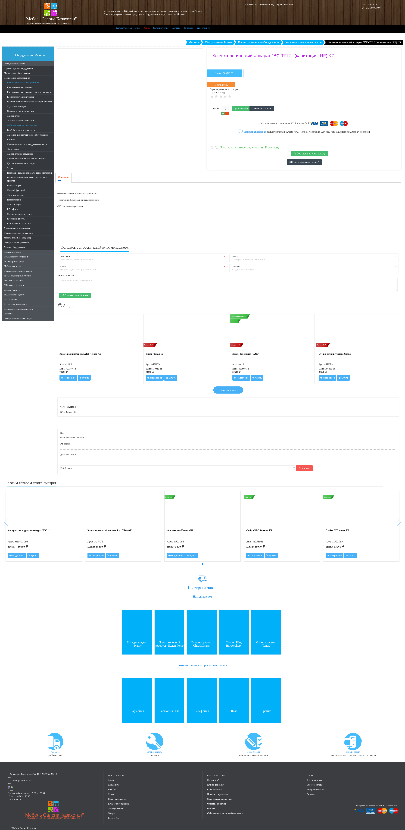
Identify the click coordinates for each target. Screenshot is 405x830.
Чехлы (10, 168)
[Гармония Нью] (169, 693)
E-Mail (63, 266)
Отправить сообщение (76, 295)
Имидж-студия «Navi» (137, 644)
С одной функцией (16, 190)
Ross (234, 710)
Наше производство (117, 799)
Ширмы (11, 139)
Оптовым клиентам (216, 804)
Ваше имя (65, 256)
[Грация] (266, 693)
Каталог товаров (124, 28)
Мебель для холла (12, 266)
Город (234, 256)
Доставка (176, 28)
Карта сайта (113, 818)
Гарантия (311, 794)
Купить (85, 377)
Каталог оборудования (118, 804)
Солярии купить (11, 290)
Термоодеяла (13, 149)
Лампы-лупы (13, 116)
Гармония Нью (169, 710)
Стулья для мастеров (16, 106)
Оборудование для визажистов (18, 233)
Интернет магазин (315, 789)
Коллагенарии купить (14, 295)
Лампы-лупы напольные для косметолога (26, 158)
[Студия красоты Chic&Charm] (201, 624)
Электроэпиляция (15, 195)
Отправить (304, 468)
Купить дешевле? (215, 785)
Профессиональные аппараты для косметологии (30, 173)
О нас (137, 28)
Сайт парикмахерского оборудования (225, 813)
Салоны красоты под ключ (219, 799)
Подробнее (69, 377)
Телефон (235, 266)
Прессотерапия (14, 200)
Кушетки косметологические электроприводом (29, 101)
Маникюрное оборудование (17, 73)
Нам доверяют (202, 596)
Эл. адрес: (65, 444)
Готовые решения (12, 252)
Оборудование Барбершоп (16, 242)
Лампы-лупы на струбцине (20, 154)
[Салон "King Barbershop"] (234, 624)
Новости (112, 789)
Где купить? (213, 780)
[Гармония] (137, 693)
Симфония (202, 710)
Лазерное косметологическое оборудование (27, 135)
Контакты (188, 28)
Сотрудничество (160, 28)
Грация (266, 710)
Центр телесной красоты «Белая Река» (169, 644)
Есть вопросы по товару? (305, 162)
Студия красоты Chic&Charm (201, 644)
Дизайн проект (353, 752)
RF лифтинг (13, 209)
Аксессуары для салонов (15, 304)
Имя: (62, 433)
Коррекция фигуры (16, 219)
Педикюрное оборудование (17, 78)
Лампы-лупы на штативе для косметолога (27, 144)
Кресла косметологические (19, 87)
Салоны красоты (154, 752)
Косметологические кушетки (20, 97)
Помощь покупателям (217, 794)
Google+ (112, 813)
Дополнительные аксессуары (20, 163)
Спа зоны (8, 314)
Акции (146, 28)
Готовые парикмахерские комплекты (202, 665)
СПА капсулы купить (14, 285)
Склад (111, 794)
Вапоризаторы (14, 185)
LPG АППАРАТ (11, 299)
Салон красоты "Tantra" (266, 644)
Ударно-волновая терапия (19, 214)
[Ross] (234, 693)
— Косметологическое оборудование (21, 82)
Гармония (137, 710)
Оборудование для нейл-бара (17, 318)
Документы (113, 785)
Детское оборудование (14, 247)
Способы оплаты (314, 785)
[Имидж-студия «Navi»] (137, 624)
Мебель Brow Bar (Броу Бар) (17, 238)
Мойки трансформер (14, 261)
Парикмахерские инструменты (18, 309)
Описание (63, 177)
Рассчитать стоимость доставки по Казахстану (249, 147)
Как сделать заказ (315, 780)
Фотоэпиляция (14, 204)
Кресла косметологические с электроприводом (29, 92)
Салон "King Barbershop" (234, 644)
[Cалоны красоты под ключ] (154, 741)
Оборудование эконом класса (18, 271)
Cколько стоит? (214, 789)
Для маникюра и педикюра (17, 228)
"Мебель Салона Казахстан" (54, 815)
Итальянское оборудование (16, 257)
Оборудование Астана (14, 64)
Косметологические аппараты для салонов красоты (27, 179)
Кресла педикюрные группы (17, 276)
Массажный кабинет (13, 280)
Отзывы (211, 808)
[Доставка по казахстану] (55, 741)
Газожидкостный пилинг (19, 223)
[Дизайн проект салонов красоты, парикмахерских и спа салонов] (353, 741)
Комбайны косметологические (21, 130)
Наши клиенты (203, 28)
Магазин (194, 42)
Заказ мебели (253, 752)
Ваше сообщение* (67, 275)
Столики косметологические (20, 111)
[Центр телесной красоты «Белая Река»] (169, 624)
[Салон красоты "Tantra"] (266, 624)
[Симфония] (201, 693)
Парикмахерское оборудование (18, 68)
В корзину (242, 108)
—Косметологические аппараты (22, 125)
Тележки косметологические (20, 120)
